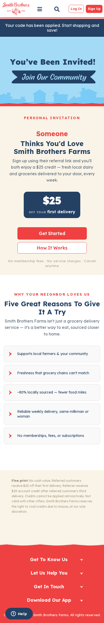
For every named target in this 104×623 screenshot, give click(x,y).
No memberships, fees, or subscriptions (50, 435)
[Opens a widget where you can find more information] (19, 614)
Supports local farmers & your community (52, 353)
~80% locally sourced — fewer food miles (51, 392)
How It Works (52, 248)
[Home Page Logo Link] (16, 9)
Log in (76, 9)
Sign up (94, 9)
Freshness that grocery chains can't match (53, 373)
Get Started (52, 233)
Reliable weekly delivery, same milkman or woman (53, 414)
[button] (40, 9)
